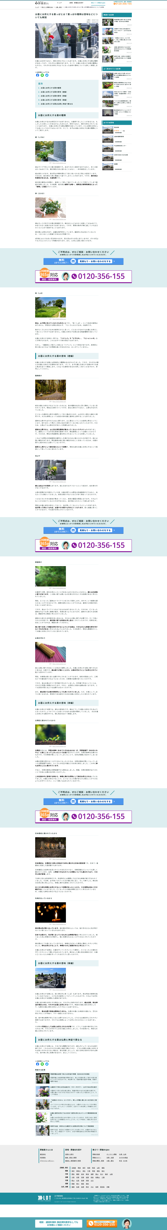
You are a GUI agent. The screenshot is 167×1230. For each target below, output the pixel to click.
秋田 (93, 1168)
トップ (59, 3)
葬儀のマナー (97, 1158)
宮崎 (96, 1187)
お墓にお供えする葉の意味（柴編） (54, 100)
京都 (82, 1177)
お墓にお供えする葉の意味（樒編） (54, 92)
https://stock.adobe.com (59, 163)
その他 (125, 1161)
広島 (77, 1180)
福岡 (73, 1187)
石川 (101, 1174)
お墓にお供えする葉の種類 (51, 88)
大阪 (73, 1177)
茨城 (93, 1171)
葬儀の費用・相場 (98, 1161)
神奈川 (78, 1171)
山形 (98, 1168)
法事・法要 (110, 1158)
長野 (92, 1174)
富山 (96, 1174)
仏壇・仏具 (122, 1154)
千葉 (88, 1171)
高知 (87, 1184)
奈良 (92, 1177)
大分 (92, 1187)
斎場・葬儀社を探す (76, 3)
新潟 (87, 1174)
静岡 (77, 1174)
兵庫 (77, 1177)
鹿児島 (102, 1187)
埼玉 (84, 1171)
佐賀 (77, 1187)
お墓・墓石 (59, 7)
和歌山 (97, 1177)
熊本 (87, 1187)
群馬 (98, 1171)
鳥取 (87, 1180)
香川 (77, 1184)
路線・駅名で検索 (71, 1158)
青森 (79, 1168)
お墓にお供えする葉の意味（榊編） (54, 96)
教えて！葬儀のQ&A (98, 3)
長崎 (82, 1187)
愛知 (73, 1174)
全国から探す (69, 1154)
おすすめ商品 (123, 1158)
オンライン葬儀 (112, 1154)
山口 (92, 1180)
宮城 (88, 1168)
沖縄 (108, 1187)
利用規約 (43, 1158)
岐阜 (82, 1174)
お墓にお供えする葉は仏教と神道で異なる (57, 104)
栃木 (103, 1171)
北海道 (74, 1168)
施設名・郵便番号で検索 (73, 1161)
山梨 (111, 1174)
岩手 (84, 1168)
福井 (106, 1174)
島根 (82, 1180)
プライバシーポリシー (47, 1161)
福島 (103, 1168)
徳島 (82, 1184)
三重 (103, 1177)
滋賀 (87, 1177)
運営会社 (43, 1154)
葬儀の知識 (96, 1154)
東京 (73, 1171)
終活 (120, 1161)
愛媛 (73, 1184)
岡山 (73, 1180)
